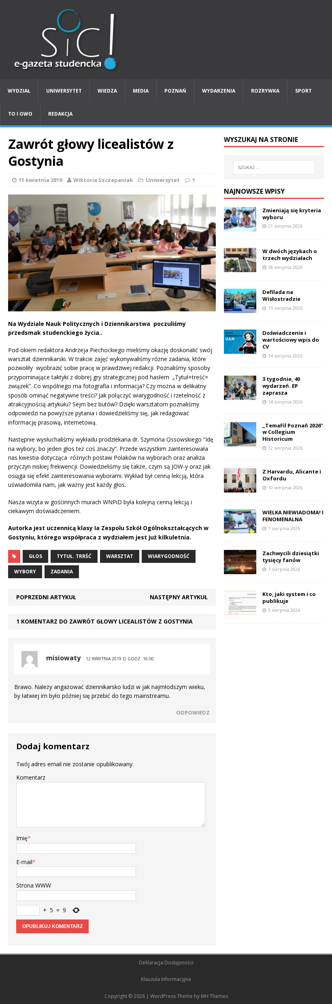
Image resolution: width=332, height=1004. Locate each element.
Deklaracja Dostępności (166, 962)
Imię (22, 838)
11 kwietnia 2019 (40, 180)
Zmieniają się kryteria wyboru (291, 214)
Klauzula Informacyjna (166, 979)
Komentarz (30, 777)
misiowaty (63, 657)
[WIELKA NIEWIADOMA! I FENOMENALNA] (240, 529)
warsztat (119, 556)
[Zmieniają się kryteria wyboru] (240, 226)
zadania (62, 571)
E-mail (24, 862)
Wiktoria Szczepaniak (103, 180)
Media (141, 90)
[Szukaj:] (274, 167)
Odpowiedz (193, 712)
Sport (303, 90)
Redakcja (60, 113)
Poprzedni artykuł (46, 597)
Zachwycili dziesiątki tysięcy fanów (290, 557)
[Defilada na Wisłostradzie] (240, 308)
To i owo (20, 113)
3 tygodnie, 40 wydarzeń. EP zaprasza (281, 385)
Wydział (19, 90)
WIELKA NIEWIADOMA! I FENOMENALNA (292, 516)
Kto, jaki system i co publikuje (289, 597)
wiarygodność (168, 556)
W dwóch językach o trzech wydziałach (289, 254)
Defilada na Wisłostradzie (281, 295)
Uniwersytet (64, 90)
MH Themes (214, 996)
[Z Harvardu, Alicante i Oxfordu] (240, 488)
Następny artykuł (179, 597)
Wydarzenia (218, 90)
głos (35, 556)
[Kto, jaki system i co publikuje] (240, 610)
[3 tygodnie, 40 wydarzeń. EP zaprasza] (240, 395)
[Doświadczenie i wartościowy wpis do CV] (240, 349)
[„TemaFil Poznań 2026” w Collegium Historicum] (240, 441)
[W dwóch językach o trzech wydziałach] (240, 267)
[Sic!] (166, 39)
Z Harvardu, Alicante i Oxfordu (291, 475)
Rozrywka (265, 90)
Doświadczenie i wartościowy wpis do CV (290, 339)
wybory (25, 571)
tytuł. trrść (74, 556)
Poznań (175, 90)
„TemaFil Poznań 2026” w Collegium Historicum (292, 432)
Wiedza (107, 90)
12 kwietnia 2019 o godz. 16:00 (120, 659)
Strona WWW (33, 885)
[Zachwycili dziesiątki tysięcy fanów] (240, 569)
